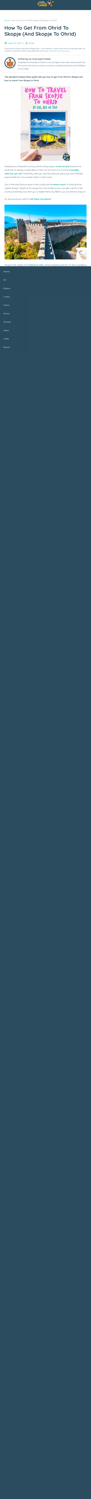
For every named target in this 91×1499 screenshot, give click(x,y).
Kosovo (6, 313)
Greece (6, 305)
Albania (6, 271)
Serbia (6, 330)
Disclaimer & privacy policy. (59, 51)
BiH (4, 280)
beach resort (59, 184)
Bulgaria (6, 288)
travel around (62, 166)
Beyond (6, 347)
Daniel (31, 43)
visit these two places (40, 199)
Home (6, 20)
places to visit (36, 265)
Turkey (6, 339)
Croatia (6, 297)
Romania (7, 322)
